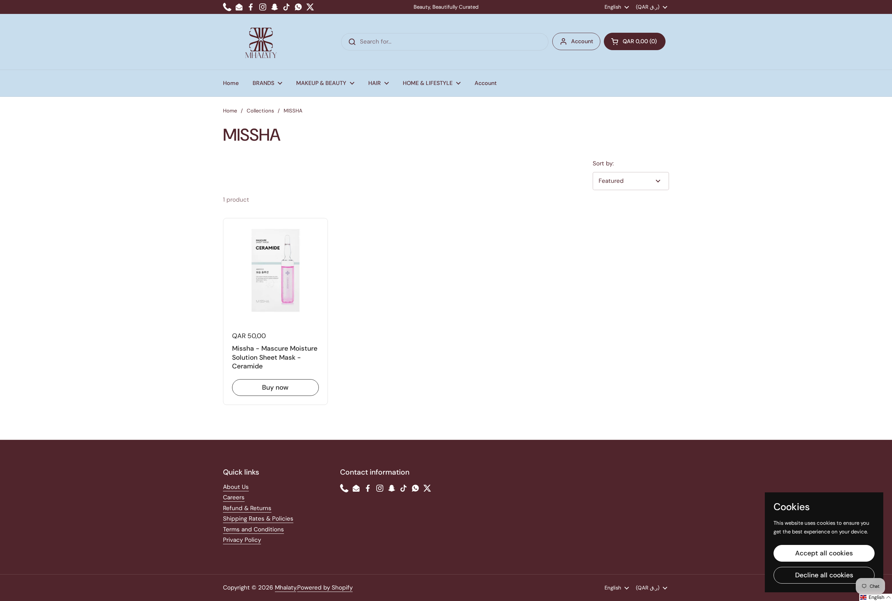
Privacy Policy (242, 540)
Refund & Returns (247, 508)
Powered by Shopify (325, 587)
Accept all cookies (824, 553)
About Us (236, 487)
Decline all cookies (824, 575)
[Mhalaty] (261, 41)
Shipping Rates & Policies (258, 518)
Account (582, 41)
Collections (260, 110)
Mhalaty (285, 587)
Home (230, 110)
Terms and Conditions (253, 529)
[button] (635, 41)
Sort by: (603, 163)
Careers (234, 497)
